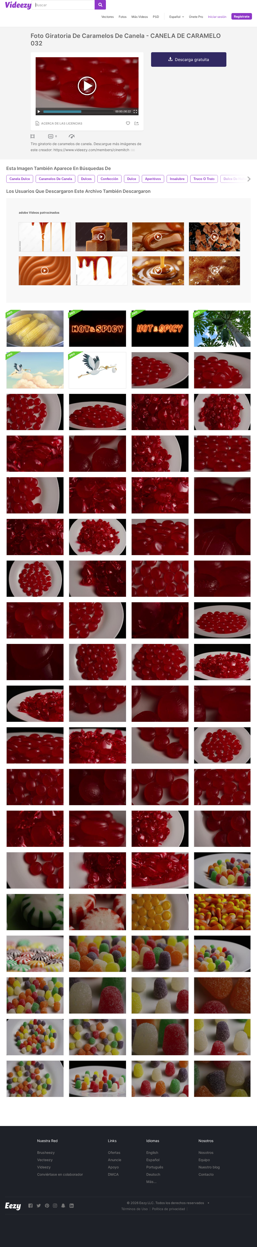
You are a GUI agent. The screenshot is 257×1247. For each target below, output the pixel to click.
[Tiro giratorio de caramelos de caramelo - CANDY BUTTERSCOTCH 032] (160, 912)
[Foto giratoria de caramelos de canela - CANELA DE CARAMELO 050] (222, 495)
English (152, 1152)
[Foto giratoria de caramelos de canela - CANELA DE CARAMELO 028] (97, 453)
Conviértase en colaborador (60, 1174)
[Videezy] (18, 6)
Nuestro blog (209, 1167)
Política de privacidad (168, 1209)
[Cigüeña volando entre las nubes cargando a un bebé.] (35, 370)
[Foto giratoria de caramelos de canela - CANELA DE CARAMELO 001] (222, 412)
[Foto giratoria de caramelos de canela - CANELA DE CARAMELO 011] (97, 495)
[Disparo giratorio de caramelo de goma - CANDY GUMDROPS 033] (160, 953)
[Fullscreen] (135, 111)
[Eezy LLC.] (13, 1205)
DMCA (113, 1174)
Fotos (122, 17)
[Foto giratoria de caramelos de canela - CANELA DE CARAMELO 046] (222, 370)
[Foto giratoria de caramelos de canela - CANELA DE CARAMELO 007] (97, 537)
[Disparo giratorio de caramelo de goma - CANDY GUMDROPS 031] (222, 953)
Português (154, 1167)
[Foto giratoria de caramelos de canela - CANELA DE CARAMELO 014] (160, 495)
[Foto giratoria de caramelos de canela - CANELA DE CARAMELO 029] (222, 620)
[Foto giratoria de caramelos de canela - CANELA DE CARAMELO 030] (160, 370)
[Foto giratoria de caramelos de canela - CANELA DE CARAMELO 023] (160, 703)
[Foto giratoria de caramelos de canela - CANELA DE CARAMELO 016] (97, 745)
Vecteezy (45, 1160)
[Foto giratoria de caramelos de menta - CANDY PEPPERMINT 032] (97, 912)
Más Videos (140, 17)
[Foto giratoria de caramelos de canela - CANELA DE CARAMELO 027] (160, 745)
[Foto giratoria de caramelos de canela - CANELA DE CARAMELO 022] (160, 787)
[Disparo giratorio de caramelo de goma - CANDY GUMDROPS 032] (222, 870)
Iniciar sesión (217, 17)
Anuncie (114, 1160)
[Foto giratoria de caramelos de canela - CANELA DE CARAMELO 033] (222, 578)
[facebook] (30, 1205)
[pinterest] (47, 1205)
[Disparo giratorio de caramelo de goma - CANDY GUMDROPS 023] (222, 995)
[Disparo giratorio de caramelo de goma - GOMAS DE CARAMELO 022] (222, 1078)
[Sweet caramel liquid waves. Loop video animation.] (45, 272)
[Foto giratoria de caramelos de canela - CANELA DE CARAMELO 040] (35, 662)
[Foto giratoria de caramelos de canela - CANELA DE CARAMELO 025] (97, 620)
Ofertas (114, 1152)
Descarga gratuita (192, 59)
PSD (156, 17)
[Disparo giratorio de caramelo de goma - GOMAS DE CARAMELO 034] (97, 953)
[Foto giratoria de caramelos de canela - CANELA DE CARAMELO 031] (222, 453)
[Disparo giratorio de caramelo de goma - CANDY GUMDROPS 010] (97, 995)
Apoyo (113, 1167)
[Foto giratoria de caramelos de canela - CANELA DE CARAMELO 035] (97, 662)
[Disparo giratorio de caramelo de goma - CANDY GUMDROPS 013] (97, 1078)
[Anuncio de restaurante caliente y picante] (160, 328)
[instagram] (55, 1205)
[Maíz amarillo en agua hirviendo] (35, 328)
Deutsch (153, 1174)
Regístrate (241, 16)
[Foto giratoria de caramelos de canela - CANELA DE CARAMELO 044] (222, 537)
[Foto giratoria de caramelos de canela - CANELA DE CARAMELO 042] (97, 703)
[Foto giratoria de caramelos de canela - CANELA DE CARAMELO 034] (222, 703)
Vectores (107, 17)
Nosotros (206, 1152)
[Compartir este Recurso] (137, 123)
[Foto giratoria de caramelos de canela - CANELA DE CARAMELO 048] (35, 745)
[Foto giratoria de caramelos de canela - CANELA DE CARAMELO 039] (97, 787)
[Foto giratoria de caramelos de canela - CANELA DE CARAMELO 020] (160, 578)
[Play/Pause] (39, 111)
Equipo (204, 1160)
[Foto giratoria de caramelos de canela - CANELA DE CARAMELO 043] (35, 620)
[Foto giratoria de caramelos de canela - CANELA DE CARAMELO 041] (160, 662)
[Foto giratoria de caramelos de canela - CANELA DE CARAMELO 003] (160, 412)
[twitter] (38, 1205)
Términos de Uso (134, 1209)
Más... (151, 1181)
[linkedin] (72, 1205)
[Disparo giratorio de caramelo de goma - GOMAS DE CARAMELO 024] (35, 1037)
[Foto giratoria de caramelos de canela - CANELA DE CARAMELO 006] (160, 620)
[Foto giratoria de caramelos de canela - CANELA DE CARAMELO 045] (97, 412)
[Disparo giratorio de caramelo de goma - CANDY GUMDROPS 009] (160, 995)
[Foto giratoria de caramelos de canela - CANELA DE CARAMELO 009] (35, 537)
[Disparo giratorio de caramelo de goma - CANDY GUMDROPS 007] (160, 1078)
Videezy (44, 1167)
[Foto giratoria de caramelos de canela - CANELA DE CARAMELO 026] (222, 787)
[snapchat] (63, 1205)
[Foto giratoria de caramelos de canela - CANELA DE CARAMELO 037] (35, 787)
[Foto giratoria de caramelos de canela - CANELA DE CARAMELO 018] (35, 578)
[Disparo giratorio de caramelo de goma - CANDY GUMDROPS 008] (222, 1037)
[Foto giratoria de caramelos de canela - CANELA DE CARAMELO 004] (97, 870)
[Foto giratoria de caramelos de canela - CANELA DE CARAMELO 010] (97, 578)
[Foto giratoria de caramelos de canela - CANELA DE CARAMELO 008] (160, 828)
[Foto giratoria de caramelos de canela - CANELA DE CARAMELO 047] (160, 537)
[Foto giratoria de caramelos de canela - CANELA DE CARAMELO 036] (35, 495)
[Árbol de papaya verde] (222, 328)
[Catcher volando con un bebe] (97, 370)
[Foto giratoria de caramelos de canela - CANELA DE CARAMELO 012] (222, 662)
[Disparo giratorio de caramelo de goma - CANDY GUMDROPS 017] (160, 1037)
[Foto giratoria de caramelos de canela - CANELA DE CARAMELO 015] (160, 870)
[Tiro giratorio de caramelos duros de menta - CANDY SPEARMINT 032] (35, 912)
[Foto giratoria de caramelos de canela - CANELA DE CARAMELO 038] (222, 828)
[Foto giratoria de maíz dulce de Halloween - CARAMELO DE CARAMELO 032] (222, 912)
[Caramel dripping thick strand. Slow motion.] (158, 238)
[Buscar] (100, 5)
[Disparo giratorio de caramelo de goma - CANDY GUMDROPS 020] (97, 1037)
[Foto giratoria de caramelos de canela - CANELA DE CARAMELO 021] (35, 870)
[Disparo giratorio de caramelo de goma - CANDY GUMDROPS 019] (35, 1078)
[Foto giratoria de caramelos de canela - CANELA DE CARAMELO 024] (222, 745)
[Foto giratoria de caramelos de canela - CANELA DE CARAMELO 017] (35, 453)
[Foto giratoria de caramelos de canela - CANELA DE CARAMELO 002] (160, 453)
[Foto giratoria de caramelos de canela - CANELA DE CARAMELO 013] (35, 703)
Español (152, 1160)
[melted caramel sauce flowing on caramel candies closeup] (101, 238)
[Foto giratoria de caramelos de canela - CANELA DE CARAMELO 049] (97, 828)
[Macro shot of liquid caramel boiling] (214, 272)
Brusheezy (46, 1152)
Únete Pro (196, 17)
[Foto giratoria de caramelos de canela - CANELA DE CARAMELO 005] (35, 828)
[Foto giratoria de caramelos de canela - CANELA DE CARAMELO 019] (35, 412)
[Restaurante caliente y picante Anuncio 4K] (97, 328)
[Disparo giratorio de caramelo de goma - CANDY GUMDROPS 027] (35, 995)
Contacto (206, 1174)
